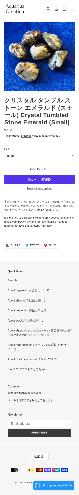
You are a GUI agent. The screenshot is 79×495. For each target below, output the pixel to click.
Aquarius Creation (33, 482)
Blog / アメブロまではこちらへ (27, 369)
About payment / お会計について (28, 290)
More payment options (39, 188)
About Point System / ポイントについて (33, 359)
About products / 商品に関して (27, 310)
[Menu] (72, 9)
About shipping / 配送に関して (27, 300)
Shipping (26, 135)
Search (12, 280)
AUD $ (38, 456)
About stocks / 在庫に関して (26, 320)
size (6, 148)
